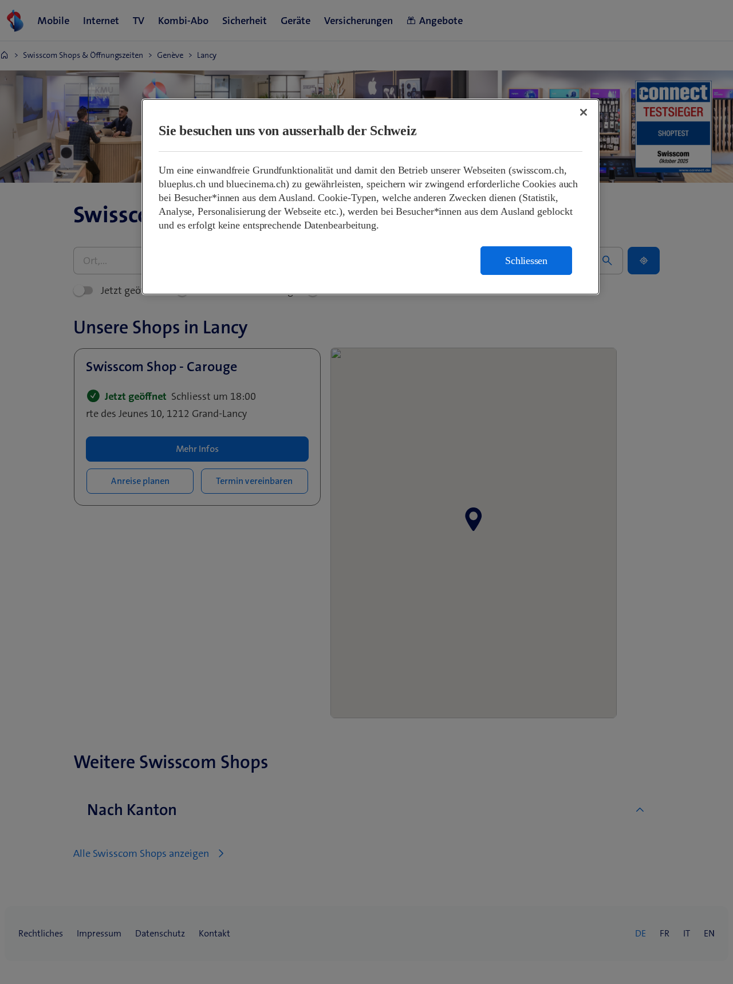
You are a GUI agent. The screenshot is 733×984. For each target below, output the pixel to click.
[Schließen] (583, 112)
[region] (370, 197)
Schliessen (526, 260)
